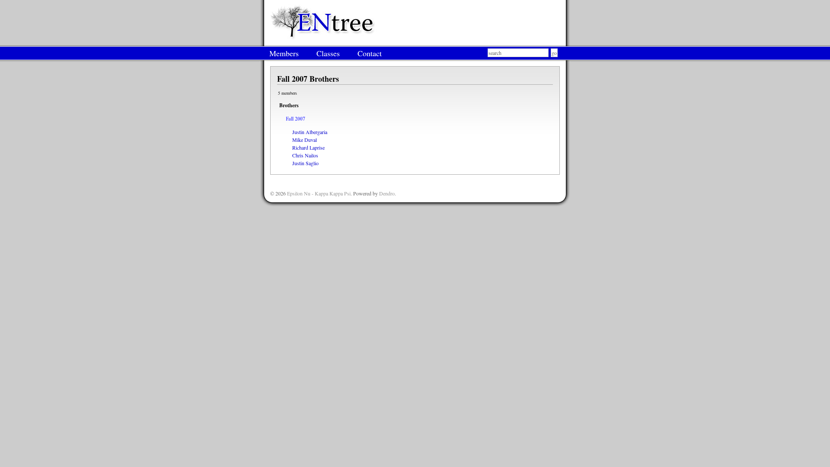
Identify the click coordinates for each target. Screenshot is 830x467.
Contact (370, 53)
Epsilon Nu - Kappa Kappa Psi (319, 193)
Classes (328, 53)
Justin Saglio (305, 163)
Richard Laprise (308, 147)
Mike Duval (304, 139)
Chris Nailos (305, 155)
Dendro (387, 193)
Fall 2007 (295, 118)
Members (284, 53)
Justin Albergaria (309, 131)
